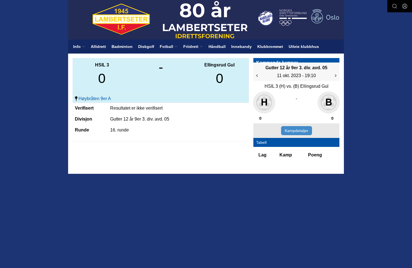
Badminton (122, 46)
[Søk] (395, 6)
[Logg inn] (405, 6)
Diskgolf (146, 46)
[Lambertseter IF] (206, 20)
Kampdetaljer (296, 130)
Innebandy (241, 46)
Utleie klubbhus (304, 46)
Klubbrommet (270, 46)
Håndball (217, 46)
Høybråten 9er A (94, 98)
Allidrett (98, 46)
